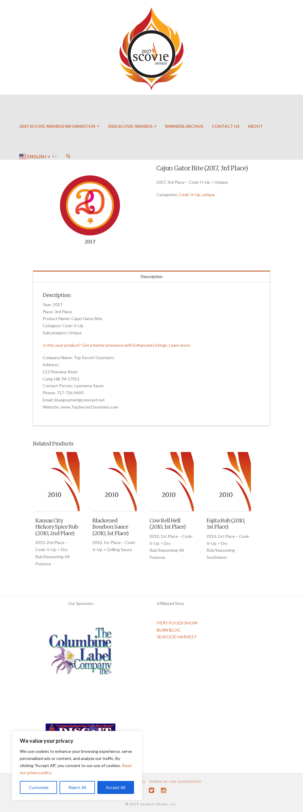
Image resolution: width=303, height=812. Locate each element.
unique (208, 194)
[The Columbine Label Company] (80, 653)
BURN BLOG (168, 629)
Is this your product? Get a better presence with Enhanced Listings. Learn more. (117, 345)
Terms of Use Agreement (175, 781)
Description (151, 276)
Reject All (77, 787)
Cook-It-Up (189, 194)
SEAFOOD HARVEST (177, 636)
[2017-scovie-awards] (90, 210)
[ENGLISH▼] (38, 139)
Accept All (115, 787)
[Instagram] (163, 790)
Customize (39, 787)
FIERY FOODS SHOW (177, 622)
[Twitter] (151, 790)
